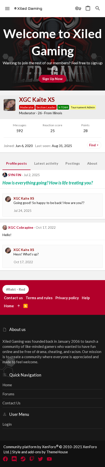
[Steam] (23, 459)
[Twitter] (40, 459)
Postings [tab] (72, 163)
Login (7, 424)
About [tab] (92, 163)
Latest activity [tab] (46, 163)
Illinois (57, 113)
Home (7, 385)
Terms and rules (39, 298)
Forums (8, 394)
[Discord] (14, 459)
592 (19, 130)
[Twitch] (32, 459)
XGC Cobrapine (20, 227)
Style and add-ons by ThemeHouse (40, 452)
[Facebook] (5, 459)
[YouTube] (49, 459)
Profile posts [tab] (16, 163)
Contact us (11, 403)
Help (86, 298)
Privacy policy (67, 298)
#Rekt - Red (15, 289)
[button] (7, 8)
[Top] (18, 306)
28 (85, 130)
